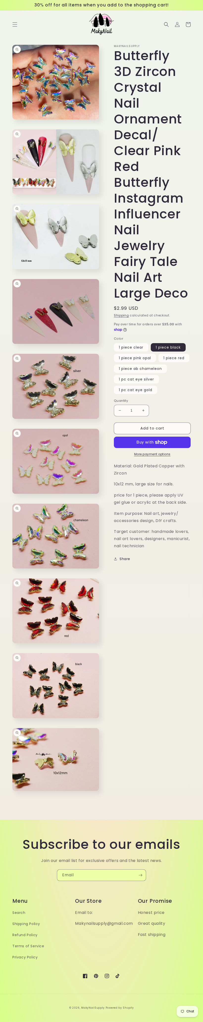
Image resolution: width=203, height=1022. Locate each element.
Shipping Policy (26, 923)
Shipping (121, 315)
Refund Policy (25, 934)
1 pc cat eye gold (135, 389)
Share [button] (125, 558)
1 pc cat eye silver (136, 379)
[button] (14, 24)
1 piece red (173, 358)
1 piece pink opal (135, 358)
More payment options (152, 454)
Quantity (121, 400)
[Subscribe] (140, 875)
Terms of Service (28, 946)
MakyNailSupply (93, 1008)
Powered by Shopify (120, 1008)
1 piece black (168, 347)
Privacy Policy (25, 957)
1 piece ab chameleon (140, 368)
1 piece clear (131, 347)
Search (18, 912)
